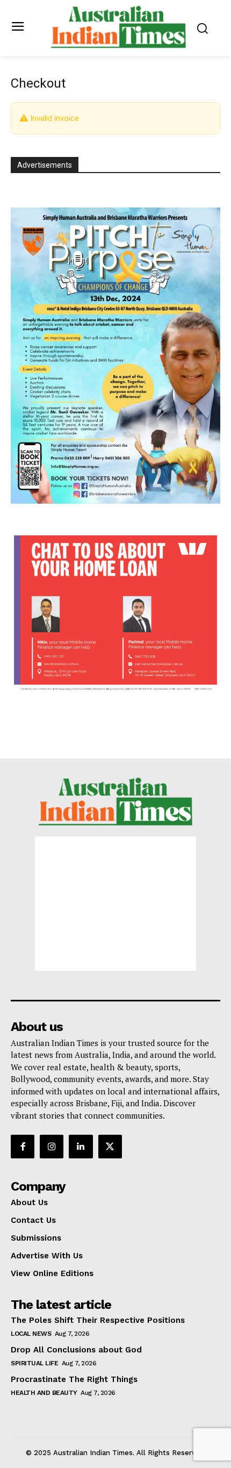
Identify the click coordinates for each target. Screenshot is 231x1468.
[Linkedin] (80, 1146)
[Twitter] (110, 1146)
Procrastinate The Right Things (74, 1379)
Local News (31, 1333)
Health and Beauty (44, 1393)
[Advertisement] (115, 903)
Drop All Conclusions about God (76, 1350)
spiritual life (34, 1363)
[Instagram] (51, 1146)
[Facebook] (22, 1146)
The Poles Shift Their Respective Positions (98, 1320)
